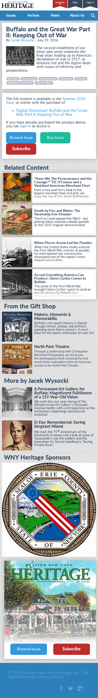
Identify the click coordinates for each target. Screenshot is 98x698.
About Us (77, 15)
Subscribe (60, 3)
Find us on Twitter (70, 688)
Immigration (48, 78)
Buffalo (13, 78)
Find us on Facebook (61, 688)
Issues (11, 15)
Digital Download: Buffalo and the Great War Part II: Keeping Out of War (51, 113)
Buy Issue (55, 138)
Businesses (29, 78)
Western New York (20, 82)
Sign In (90, 3)
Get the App (80, 688)
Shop (75, 3)
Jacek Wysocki (22, 40)
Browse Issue (21, 138)
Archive (33, 15)
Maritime (66, 78)
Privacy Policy (51, 677)
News (55, 15)
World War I (44, 82)
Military (81, 78)
